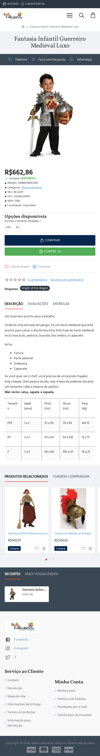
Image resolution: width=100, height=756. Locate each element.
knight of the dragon (35, 288)
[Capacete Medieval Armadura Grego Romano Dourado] (73, 509)
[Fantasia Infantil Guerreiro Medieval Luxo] (12, 594)
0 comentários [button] (37, 279)
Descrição (14, 304)
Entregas (61, 304)
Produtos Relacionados (26, 477)
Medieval (36, 188)
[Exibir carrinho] (93, 15)
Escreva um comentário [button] (67, 279)
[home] (23, 26)
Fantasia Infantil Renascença (27, 533)
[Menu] (70, 15)
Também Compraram (71, 477)
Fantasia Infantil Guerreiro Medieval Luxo (34, 590)
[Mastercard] (43, 749)
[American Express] (56, 749)
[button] (50, 240)
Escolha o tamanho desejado (22, 221)
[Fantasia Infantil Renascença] (26, 509)
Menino (26, 188)
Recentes (12, 574)
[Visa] (31, 749)
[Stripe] (68, 749)
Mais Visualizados (41, 574)
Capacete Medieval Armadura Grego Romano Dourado (74, 533)
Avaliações (38, 304)
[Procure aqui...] (81, 15)
